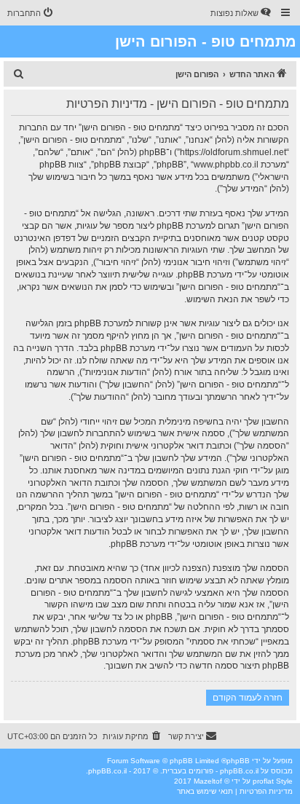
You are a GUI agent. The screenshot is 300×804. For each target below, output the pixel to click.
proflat (263, 781)
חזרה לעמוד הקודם (248, 697)
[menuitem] (241, 13)
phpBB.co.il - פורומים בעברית (210, 771)
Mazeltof (208, 781)
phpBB (238, 761)
